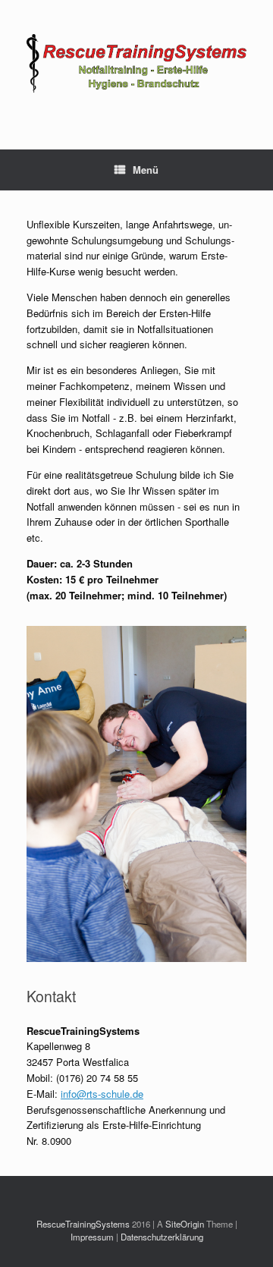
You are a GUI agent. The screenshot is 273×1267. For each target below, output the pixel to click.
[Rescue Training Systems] (136, 63)
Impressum (92, 1237)
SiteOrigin (184, 1224)
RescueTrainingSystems (83, 1224)
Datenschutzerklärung (162, 1237)
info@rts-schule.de (102, 1093)
